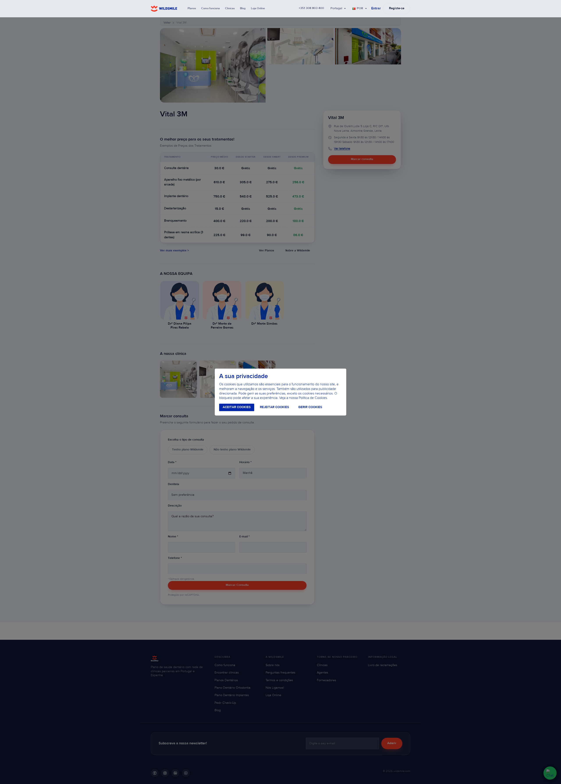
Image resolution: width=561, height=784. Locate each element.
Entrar (376, 8)
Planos (192, 8)
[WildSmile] (164, 8)
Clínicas (230, 8)
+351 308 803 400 (311, 8)
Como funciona (210, 8)
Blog (243, 8)
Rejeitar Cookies (274, 407)
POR (360, 8)
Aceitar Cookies (237, 407)
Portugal (336, 8)
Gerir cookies (310, 407)
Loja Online (258, 8)
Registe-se (396, 8)
